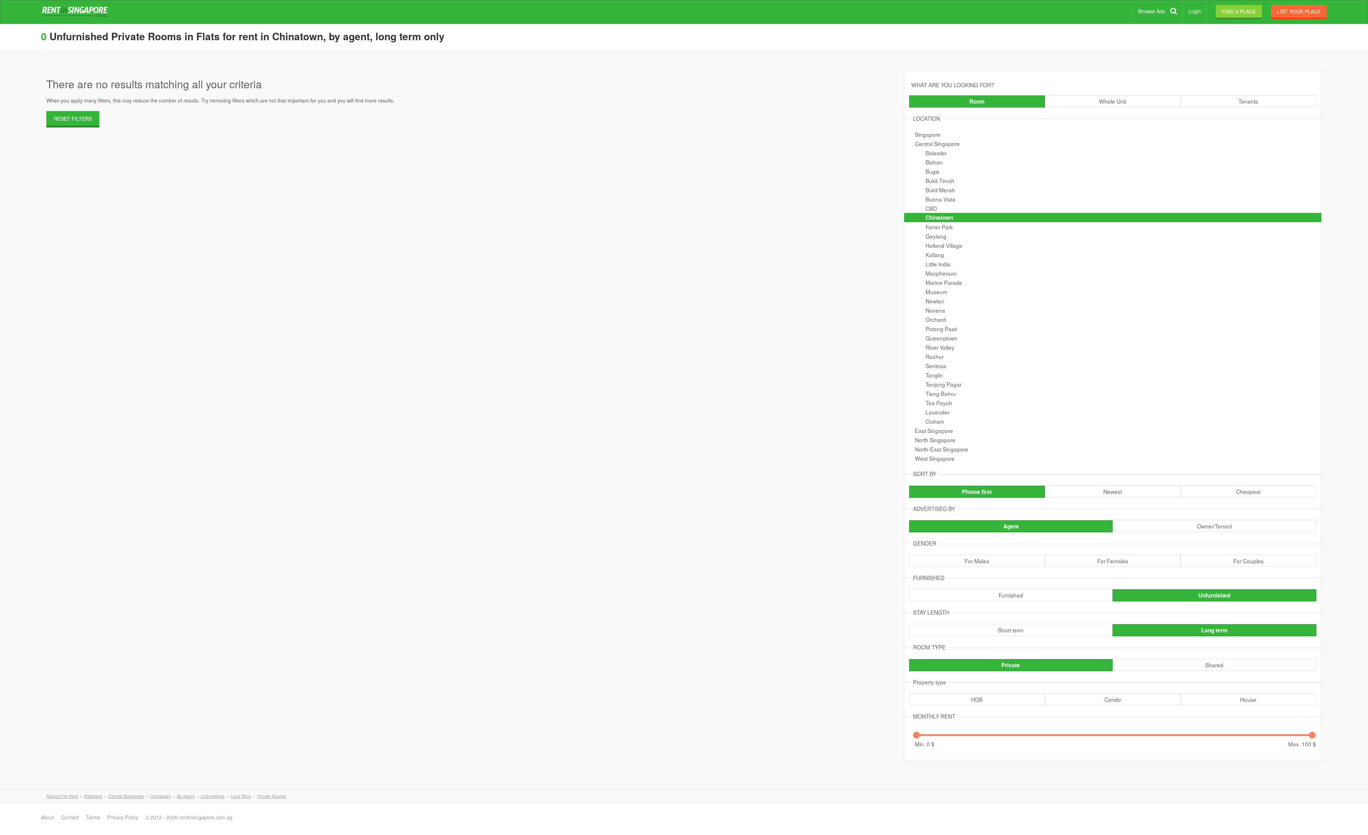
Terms (93, 817)
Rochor (935, 356)
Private (1010, 665)
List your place (1299, 11)
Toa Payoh (939, 403)
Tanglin (934, 375)
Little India (938, 264)
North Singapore (935, 440)
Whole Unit (1112, 101)
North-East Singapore (941, 449)
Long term (1214, 630)
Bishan (934, 162)
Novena (935, 310)
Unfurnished (1214, 595)
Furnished (1011, 595)
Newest (1112, 491)
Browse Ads (1151, 11)
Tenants (1248, 101)
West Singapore (935, 458)
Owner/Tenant (1214, 526)
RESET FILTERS (73, 118)
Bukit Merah (940, 190)
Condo (1112, 699)
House (1248, 699)
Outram (935, 421)
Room (977, 101)
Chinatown (939, 217)
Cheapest (1248, 491)
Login (1194, 11)
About (47, 817)
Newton (935, 301)
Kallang (935, 255)
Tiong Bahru (941, 393)
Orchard (936, 319)
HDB (977, 699)
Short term (1011, 630)
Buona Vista (940, 199)
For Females (1112, 561)
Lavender (937, 412)
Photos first (977, 492)
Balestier (936, 153)
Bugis (932, 171)
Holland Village (944, 245)
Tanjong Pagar (944, 384)
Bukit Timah (940, 180)
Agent (1011, 526)
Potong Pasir (941, 329)
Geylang (936, 236)
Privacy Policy (122, 817)
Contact (70, 817)
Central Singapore (937, 143)
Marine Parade (944, 282)
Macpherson (941, 273)
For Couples (1248, 561)
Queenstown (941, 338)
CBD (931, 208)
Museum (936, 292)
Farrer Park (939, 227)
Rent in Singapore (76, 12)
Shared (1214, 665)
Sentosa (936, 366)
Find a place (1239, 11)
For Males (977, 561)
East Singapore (934, 430)
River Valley (940, 347)
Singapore (927, 134)
